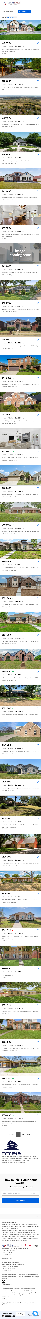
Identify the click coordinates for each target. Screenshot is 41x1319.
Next (28, 1135)
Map (21, 1314)
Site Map (4, 1299)
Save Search (26, 11)
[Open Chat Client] (35, 1313)
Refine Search (10, 11)
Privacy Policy (7, 1284)
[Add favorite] (37, 43)
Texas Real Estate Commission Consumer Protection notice (20, 1274)
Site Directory (6, 1297)
